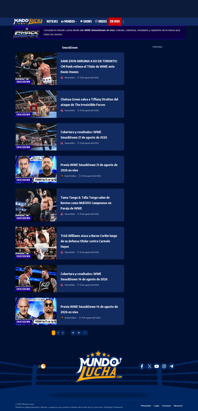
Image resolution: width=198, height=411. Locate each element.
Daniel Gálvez (71, 176)
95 (79, 333)
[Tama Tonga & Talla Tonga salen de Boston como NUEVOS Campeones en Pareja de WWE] (36, 205)
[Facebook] (141, 366)
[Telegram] (171, 366)
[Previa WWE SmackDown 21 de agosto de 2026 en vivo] (36, 169)
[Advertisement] (99, 8)
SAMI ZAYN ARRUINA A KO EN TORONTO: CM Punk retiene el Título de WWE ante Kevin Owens (89, 66)
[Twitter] (149, 366)
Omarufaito (70, 77)
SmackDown (23, 82)
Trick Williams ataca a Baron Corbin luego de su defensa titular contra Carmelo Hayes (89, 241)
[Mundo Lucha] (27, 22)
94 (73, 333)
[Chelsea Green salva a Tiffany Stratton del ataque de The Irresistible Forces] (36, 104)
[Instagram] (164, 366)
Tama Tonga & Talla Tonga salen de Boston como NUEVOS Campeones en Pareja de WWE (86, 202)
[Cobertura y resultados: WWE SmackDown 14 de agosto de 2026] (36, 278)
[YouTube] (156, 366)
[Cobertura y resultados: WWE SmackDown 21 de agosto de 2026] (36, 136)
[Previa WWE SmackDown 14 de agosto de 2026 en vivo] (36, 311)
